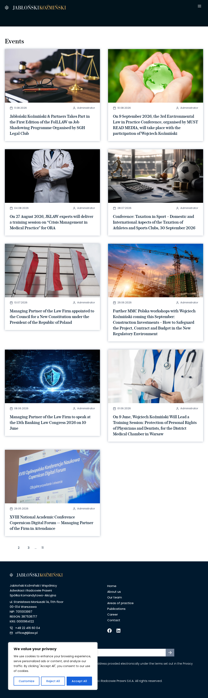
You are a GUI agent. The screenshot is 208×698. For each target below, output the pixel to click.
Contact (113, 620)
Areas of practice (120, 603)
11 (43, 547)
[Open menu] (199, 6)
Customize (26, 681)
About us (114, 591)
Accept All (79, 681)
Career (112, 614)
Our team (114, 597)
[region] (53, 666)
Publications (116, 609)
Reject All (53, 681)
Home (111, 586)
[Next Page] (54, 548)
